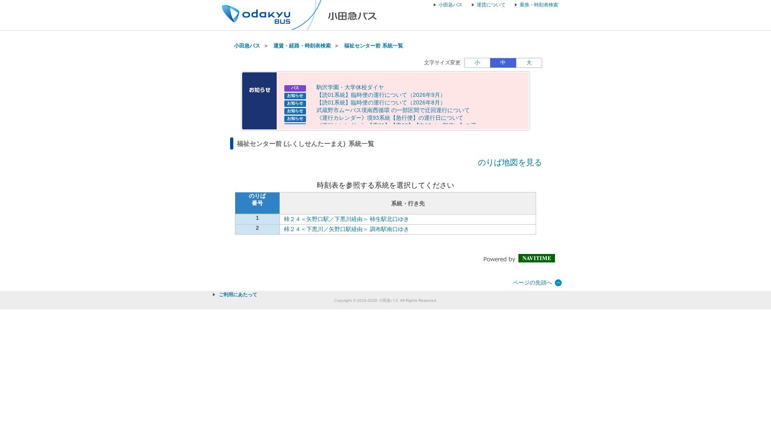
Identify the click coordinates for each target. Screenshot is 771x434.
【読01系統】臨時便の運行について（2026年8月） (381, 102)
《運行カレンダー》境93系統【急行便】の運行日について (389, 118)
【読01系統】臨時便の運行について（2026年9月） (381, 95)
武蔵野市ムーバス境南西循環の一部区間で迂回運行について (393, 110)
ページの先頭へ (532, 282)
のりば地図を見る (510, 162)
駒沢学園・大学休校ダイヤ (350, 87)
